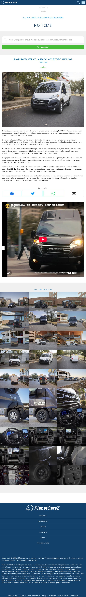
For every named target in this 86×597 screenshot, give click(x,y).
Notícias (43, 11)
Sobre (43, 538)
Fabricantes (43, 521)
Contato (43, 532)
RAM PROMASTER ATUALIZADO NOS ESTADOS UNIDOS (43, 18)
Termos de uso (43, 543)
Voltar (43, 67)
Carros (43, 527)
